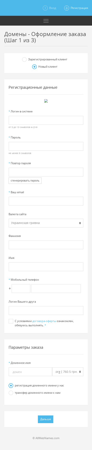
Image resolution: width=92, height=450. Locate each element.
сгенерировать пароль (25, 180)
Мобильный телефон (24, 280)
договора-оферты (44, 321)
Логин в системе (21, 111)
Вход (52, 8)
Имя (11, 258)
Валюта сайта (17, 214)
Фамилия (15, 236)
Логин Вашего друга (22, 301)
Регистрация (79, 8)
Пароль (15, 137)
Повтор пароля (20, 163)
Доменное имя (20, 363)
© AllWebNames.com (46, 438)
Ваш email (16, 192)
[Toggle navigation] (46, 21)
